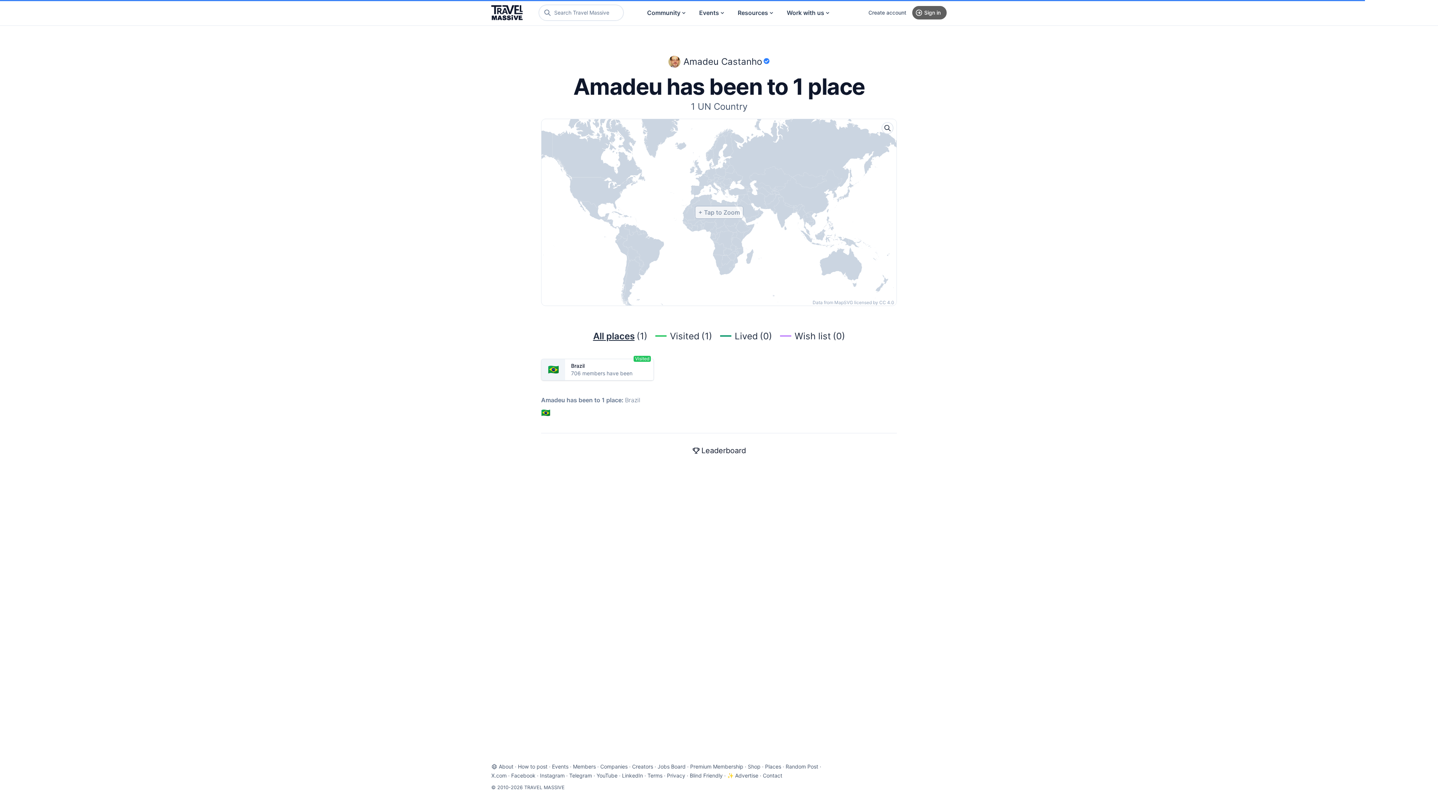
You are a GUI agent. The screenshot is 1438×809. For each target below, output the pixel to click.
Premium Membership (716, 766)
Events (709, 12)
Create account (887, 12)
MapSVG (843, 302)
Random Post (802, 766)
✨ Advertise (742, 775)
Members (584, 766)
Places (773, 766)
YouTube (607, 775)
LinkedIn (632, 775)
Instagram (552, 775)
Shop (754, 766)
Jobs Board (672, 766)
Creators (642, 766)
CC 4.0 (886, 302)
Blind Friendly (706, 775)
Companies (614, 766)
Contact (772, 775)
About (506, 766)
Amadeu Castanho (722, 61)
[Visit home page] (507, 12)
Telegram (580, 775)
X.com (499, 775)
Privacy (676, 775)
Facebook (523, 775)
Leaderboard (723, 450)
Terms (654, 775)
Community (663, 12)
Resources (753, 12)
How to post (532, 766)
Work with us (805, 12)
